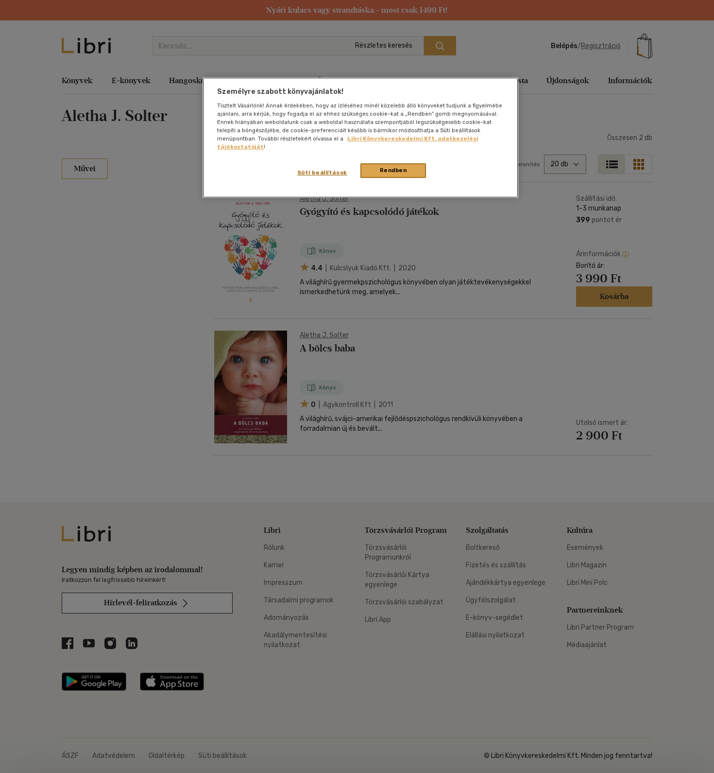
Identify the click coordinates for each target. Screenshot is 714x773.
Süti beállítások (322, 172)
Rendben (393, 170)
